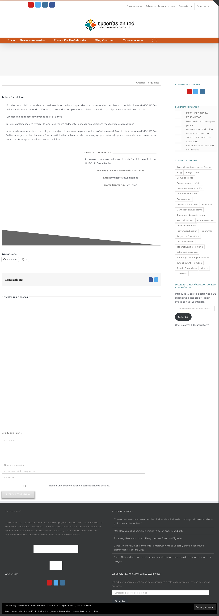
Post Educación (185, 220)
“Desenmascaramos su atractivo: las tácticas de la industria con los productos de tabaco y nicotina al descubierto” (163, 521)
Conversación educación (189, 188)
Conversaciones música (189, 183)
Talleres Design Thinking (190, 247)
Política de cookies (89, 611)
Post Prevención (205, 220)
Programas (206, 231)
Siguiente (153, 82)
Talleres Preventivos (187, 252)
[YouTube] (189, 91)
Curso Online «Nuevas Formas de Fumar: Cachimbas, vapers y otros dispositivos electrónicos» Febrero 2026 (159, 547)
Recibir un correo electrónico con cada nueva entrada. (79, 485)
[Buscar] (154, 40)
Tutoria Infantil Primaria (189, 263)
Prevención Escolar (187, 231)
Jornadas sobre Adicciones (191, 215)
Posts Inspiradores (186, 225)
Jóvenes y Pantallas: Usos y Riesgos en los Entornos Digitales (148, 538)
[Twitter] (195, 91)
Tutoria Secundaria (187, 268)
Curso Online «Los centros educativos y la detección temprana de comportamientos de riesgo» (163, 559)
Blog (179, 172)
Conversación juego (187, 193)
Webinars (182, 273)
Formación (207, 204)
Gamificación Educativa (189, 210)
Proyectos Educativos (188, 236)
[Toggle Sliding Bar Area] (216, 3)
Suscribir (183, 316)
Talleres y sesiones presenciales (193, 257)
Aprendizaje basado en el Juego (194, 167)
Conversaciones (185, 178)
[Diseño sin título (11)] (42, 153)
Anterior (140, 82)
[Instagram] (202, 91)
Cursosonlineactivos (187, 204)
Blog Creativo (193, 172)
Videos (204, 268)
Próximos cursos (185, 241)
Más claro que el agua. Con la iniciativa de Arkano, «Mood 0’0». (148, 530)
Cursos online (184, 199)
